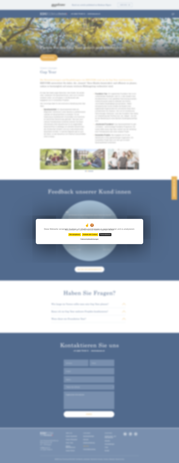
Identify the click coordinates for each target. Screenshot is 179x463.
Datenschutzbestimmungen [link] (89, 239)
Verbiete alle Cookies (90, 234)
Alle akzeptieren (74, 234)
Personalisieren (105, 234)
